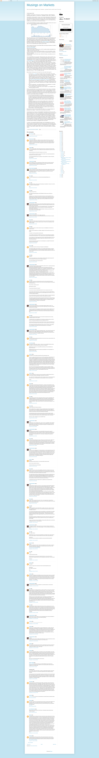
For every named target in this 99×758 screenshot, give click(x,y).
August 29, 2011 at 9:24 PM (33, 456)
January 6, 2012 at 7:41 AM (33, 666)
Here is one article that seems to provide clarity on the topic (40, 79)
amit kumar (30, 681)
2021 (61, 138)
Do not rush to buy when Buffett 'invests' (34, 547)
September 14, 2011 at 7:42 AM (33, 612)
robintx (30, 383)
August (62, 156)
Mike (30, 531)
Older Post (54, 744)
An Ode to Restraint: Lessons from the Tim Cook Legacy (68, 122)
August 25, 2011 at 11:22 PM (33, 136)
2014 (61, 147)
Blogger (51, 751)
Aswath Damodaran (32, 202)
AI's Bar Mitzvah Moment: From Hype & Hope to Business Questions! (67, 60)
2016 (61, 144)
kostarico (30, 354)
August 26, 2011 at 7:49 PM (33, 334)
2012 (61, 149)
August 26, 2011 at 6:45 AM (33, 173)
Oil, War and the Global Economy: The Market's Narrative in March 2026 (67, 115)
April (61, 169)
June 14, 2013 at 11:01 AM (33, 712)
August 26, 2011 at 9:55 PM (33, 351)
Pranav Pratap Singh (32, 168)
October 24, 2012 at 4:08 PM (33, 678)
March (62, 170)
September (62, 155)
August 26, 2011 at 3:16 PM (33, 261)
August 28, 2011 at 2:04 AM (33, 393)
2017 (61, 143)
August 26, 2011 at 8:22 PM (33, 340)
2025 (61, 133)
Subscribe (66, 29)
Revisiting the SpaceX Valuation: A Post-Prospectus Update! (67, 81)
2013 (61, 148)
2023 (61, 136)
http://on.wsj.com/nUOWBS (31, 47)
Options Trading (31, 662)
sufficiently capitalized (45, 41)
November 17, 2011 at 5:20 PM (33, 659)
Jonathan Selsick (31, 161)
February (62, 171)
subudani (30, 147)
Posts (61, 35)
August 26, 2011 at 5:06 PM (33, 326)
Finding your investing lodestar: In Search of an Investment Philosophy (67, 109)
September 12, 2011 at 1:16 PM (33, 580)
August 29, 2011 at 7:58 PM (33, 445)
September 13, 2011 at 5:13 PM (33, 602)
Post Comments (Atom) (34, 745)
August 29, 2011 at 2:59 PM (33, 426)
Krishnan (30, 562)
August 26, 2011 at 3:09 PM (33, 252)
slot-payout (30, 696)
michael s (30, 373)
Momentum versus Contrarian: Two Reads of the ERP (66, 162)
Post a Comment (30, 742)
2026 (61, 132)
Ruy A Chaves (31, 133)
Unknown (30, 650)
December (62, 151)
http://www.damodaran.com (64, 55)
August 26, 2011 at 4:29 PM (33, 301)
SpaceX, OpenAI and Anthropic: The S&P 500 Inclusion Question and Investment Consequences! (68, 102)
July (61, 165)
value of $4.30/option (30, 60)
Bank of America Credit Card (33, 739)
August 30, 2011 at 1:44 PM (33, 503)
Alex (29, 588)
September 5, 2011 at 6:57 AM (33, 548)
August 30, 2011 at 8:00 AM (33, 480)
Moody (30, 219)
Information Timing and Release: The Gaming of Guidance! (67, 74)
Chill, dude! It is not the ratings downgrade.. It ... (65, 164)
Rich (29, 182)
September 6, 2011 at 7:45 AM (33, 571)
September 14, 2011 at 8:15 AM (33, 618)
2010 (61, 174)
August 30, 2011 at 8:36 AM (33, 496)
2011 (61, 150)
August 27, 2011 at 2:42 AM (33, 370)
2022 (61, 137)
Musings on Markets (40, 5)
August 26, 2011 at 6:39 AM (33, 165)
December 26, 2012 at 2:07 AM (33, 692)
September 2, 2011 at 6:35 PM (33, 540)
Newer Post (28, 744)
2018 (61, 142)
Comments (62, 36)
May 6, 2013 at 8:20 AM (32, 697)
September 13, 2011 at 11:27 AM (33, 585)
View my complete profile (62, 51)
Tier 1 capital (35, 73)
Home (42, 744)
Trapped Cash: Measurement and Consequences (65, 160)
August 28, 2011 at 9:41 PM (33, 403)
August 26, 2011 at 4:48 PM (33, 312)
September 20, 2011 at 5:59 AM (33, 623)
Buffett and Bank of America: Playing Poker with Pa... (66, 158)
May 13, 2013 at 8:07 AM (32, 706)
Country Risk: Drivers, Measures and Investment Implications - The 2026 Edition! (68, 88)
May (61, 168)
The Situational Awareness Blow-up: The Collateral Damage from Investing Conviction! (68, 67)
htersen (30, 245)
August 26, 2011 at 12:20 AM (33, 144)
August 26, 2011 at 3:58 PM (33, 277)
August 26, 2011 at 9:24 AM (33, 187)
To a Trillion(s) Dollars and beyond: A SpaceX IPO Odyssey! (68, 95)
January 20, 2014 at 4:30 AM (33, 740)
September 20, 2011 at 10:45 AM (33, 647)
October (62, 154)
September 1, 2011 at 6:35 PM (33, 522)
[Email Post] (40, 129)
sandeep (30, 621)
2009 (61, 175)
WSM (30, 190)
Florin (30, 396)
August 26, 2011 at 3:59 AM (33, 158)
